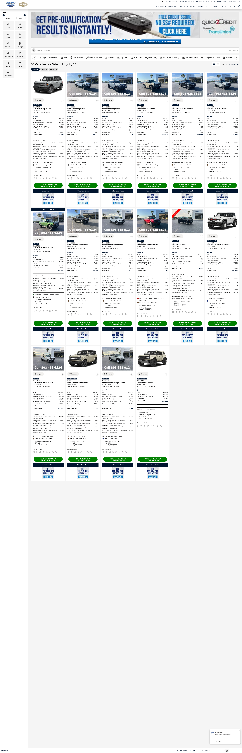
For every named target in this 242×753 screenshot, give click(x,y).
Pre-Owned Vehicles (187, 6)
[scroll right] (236, 58)
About (232, 6)
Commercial (172, 6)
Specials (224, 6)
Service (200, 6)
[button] (239, 6)
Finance (216, 6)
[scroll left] (34, 58)
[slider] (4, 15)
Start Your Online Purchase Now (48, 185)
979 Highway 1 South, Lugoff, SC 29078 (226, 2)
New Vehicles (161, 6)
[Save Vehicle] (62, 100)
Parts (208, 6)
